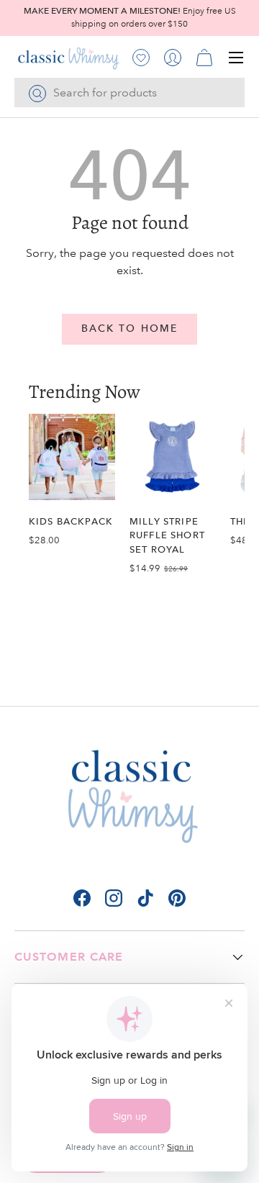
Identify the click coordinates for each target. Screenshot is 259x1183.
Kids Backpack (71, 521)
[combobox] (129, 92)
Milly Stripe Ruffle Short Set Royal (167, 535)
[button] (204, 57)
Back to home (129, 328)
